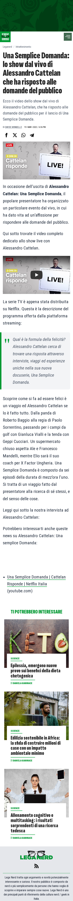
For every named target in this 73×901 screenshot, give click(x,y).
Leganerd (7, 46)
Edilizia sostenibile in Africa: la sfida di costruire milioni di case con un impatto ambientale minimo (36, 746)
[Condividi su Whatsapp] (23, 135)
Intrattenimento (23, 46)
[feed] (36, 866)
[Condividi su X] (14, 135)
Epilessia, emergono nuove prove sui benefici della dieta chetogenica (35, 671)
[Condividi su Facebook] (6, 135)
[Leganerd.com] (5, 36)
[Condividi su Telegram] (31, 135)
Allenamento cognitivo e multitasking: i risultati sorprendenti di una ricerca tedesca (34, 823)
